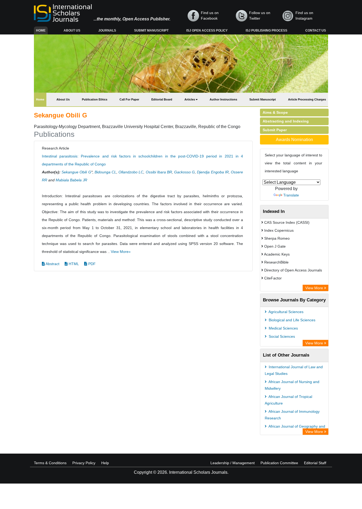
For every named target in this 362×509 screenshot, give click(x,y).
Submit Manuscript (151, 30)
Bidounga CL (105, 172)
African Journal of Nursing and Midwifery (292, 385)
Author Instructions (223, 99)
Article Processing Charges (307, 99)
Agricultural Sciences (285, 312)
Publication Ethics (94, 99)
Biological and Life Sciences (291, 320)
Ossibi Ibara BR (159, 172)
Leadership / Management (232, 463)
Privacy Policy (83, 463)
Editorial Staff (315, 463)
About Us (72, 30)
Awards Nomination (294, 139)
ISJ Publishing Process (266, 30)
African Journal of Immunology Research (292, 414)
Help (105, 463)
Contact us (315, 30)
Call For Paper (129, 99)
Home (42, 30)
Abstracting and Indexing (286, 121)
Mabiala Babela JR (71, 180)
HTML (73, 264)
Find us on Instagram (304, 15)
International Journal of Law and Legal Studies (294, 370)
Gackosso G (184, 172)
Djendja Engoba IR (212, 172)
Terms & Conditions (50, 463)
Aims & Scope (275, 112)
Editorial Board (161, 99)
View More (314, 288)
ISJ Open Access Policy (207, 30)
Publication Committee (279, 463)
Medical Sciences (283, 328)
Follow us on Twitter (259, 15)
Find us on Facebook (210, 15)
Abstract (52, 264)
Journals (107, 30)
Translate (291, 195)
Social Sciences (281, 336)
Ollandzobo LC (130, 172)
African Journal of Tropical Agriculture (288, 399)
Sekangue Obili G (76, 172)
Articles (190, 99)
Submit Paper (275, 130)
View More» (121, 251)
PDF (91, 264)
